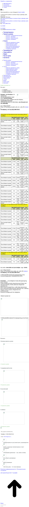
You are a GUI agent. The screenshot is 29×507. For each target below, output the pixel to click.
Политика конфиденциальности (8, 469)
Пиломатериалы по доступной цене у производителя (15, 442)
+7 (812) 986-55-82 (6, 23)
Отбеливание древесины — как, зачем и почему (14, 452)
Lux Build (3, 25)
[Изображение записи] (4, 441)
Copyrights (14, 472)
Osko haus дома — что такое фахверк (12, 467)
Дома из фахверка (7, 462)
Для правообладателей (6, 472)
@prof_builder (21, 12)
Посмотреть (8, 29)
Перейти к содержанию (6, 1)
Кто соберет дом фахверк (9, 458)
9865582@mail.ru (7, 436)
